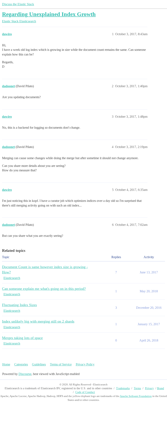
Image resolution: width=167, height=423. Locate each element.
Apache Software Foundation (136, 396)
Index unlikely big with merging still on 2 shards (38, 321)
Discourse (25, 374)
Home (6, 364)
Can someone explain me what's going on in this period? (44, 289)
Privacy (149, 388)
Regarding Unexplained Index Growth (49, 14)
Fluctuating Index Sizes (19, 305)
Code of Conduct (85, 392)
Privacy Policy (85, 364)
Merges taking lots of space (22, 338)
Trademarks (123, 388)
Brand (160, 388)
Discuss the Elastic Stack (18, 4)
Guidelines (39, 364)
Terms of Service (61, 364)
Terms (137, 388)
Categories (21, 364)
